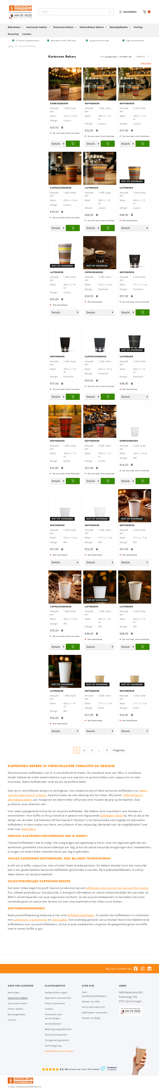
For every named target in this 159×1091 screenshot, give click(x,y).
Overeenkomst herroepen (59, 1051)
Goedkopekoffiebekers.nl (28, 1086)
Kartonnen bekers (18, 997)
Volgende (119, 750)
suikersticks (20, 919)
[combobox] (76, 12)
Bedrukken (14, 992)
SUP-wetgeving (53, 1045)
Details (56, 143)
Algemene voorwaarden (58, 997)
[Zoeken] (109, 12)
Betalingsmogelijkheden (58, 1029)
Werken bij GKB (90, 1001)
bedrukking (28, 829)
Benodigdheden (17, 1014)
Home (10, 46)
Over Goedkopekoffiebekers (94, 994)
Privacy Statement (55, 1003)
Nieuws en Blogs (91, 1018)
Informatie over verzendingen (53, 1016)
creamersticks (38, 919)
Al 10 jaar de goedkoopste (27, 40)
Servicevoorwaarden (56, 1034)
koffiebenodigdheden (81, 915)
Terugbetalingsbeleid (57, 1040)
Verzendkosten (53, 1023)
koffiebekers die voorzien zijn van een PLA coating (117, 888)
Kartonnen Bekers (27, 46)
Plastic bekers (15, 1008)
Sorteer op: (126, 57)
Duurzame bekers (18, 1003)
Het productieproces (93, 1006)
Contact (12, 1019)
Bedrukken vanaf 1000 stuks (63, 40)
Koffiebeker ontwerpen (95, 1012)
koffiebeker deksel (111, 815)
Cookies (49, 1008)
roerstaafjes (59, 919)
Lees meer (146, 63)
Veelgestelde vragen (56, 992)
